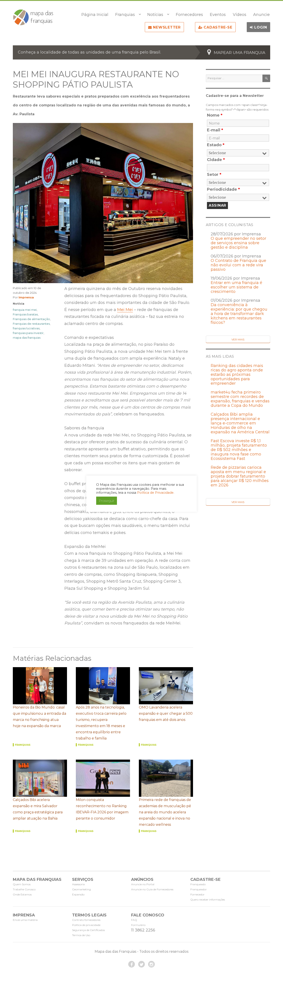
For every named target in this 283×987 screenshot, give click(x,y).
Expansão (78, 894)
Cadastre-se (217, 27)
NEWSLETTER (166, 27)
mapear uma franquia (239, 52)
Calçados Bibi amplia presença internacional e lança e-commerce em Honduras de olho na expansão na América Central (240, 423)
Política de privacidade (86, 925)
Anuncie (261, 14)
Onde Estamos (22, 894)
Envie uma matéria (25, 920)
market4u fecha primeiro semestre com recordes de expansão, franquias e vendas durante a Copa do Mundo (240, 399)
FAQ (134, 920)
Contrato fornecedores (86, 920)
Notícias (155, 14)
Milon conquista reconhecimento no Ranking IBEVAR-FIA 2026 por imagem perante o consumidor (102, 809)
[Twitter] (141, 964)
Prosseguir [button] (106, 501)
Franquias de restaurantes (31, 323)
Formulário (138, 925)
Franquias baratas (25, 314)
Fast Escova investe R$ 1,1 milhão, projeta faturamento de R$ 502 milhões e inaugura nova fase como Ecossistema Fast (239, 449)
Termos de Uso (81, 935)
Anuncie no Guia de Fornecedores (152, 889)
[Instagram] (151, 964)
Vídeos (239, 14)
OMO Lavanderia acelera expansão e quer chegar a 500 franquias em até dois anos (166, 713)
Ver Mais (237, 339)
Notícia (18, 303)
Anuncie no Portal (142, 884)
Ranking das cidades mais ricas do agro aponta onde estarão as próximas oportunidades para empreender (237, 374)
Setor (214, 174)
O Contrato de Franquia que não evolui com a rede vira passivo (238, 265)
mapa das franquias (26, 337)
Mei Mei (125, 309)
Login (260, 27)
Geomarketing (81, 889)
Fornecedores (189, 14)
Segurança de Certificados (88, 930)
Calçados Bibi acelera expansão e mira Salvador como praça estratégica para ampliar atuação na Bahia (38, 809)
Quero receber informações (207, 899)
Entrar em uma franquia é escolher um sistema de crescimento (236, 287)
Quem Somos (22, 884)
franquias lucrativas (26, 328)
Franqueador (198, 889)
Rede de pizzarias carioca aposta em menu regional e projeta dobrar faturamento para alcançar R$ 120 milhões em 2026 (240, 476)
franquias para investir (28, 333)
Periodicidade (223, 189)
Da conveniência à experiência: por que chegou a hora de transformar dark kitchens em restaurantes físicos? (239, 313)
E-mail (215, 130)
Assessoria (78, 884)
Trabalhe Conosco (24, 889)
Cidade (216, 159)
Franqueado (198, 884)
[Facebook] (131, 964)
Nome (214, 115)
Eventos (218, 14)
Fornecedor (197, 894)
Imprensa (26, 297)
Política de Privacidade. (155, 493)
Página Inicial (94, 14)
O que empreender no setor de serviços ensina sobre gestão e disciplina (238, 243)
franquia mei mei (25, 309)
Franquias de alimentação (31, 319)
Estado (215, 145)
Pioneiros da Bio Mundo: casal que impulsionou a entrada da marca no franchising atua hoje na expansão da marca (39, 716)
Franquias (125, 14)
